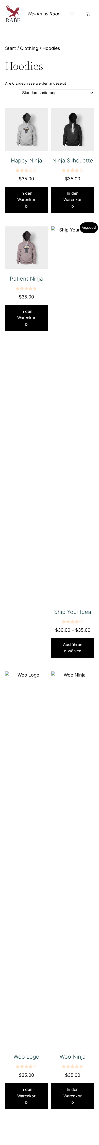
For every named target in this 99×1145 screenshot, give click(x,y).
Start (10, 48)
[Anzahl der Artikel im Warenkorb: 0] (88, 14)
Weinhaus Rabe (44, 13)
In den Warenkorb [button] (26, 200)
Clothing (29, 48)
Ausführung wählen (72, 648)
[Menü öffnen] (72, 14)
